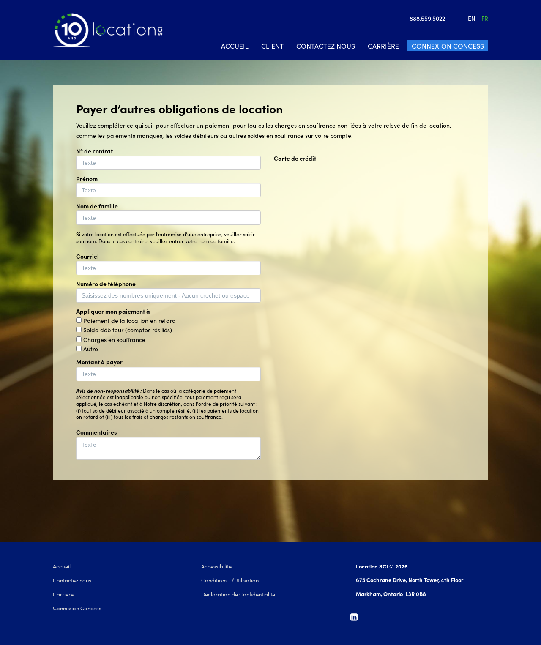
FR (484, 18)
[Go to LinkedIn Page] (356, 617)
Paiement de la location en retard (129, 320)
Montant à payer (99, 362)
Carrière (383, 45)
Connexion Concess (448, 45)
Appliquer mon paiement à (113, 311)
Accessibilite (216, 566)
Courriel (87, 256)
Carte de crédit (295, 158)
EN (471, 18)
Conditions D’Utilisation (230, 580)
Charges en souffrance (114, 339)
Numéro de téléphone (106, 283)
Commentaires (96, 432)
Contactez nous (325, 45)
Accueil (235, 45)
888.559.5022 (427, 18)
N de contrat (94, 151)
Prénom (87, 178)
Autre (90, 348)
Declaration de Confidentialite (238, 594)
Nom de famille (97, 206)
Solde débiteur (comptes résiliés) (127, 329)
